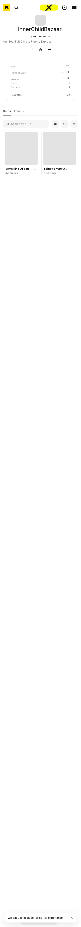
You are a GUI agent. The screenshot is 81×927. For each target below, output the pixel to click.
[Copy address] (31, 49)
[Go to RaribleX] (49, 8)
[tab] (7, 111)
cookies (28, 917)
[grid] (40, 153)
